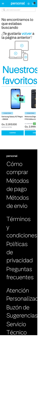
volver (27, 33)
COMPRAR (12, 133)
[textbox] (19, 10)
